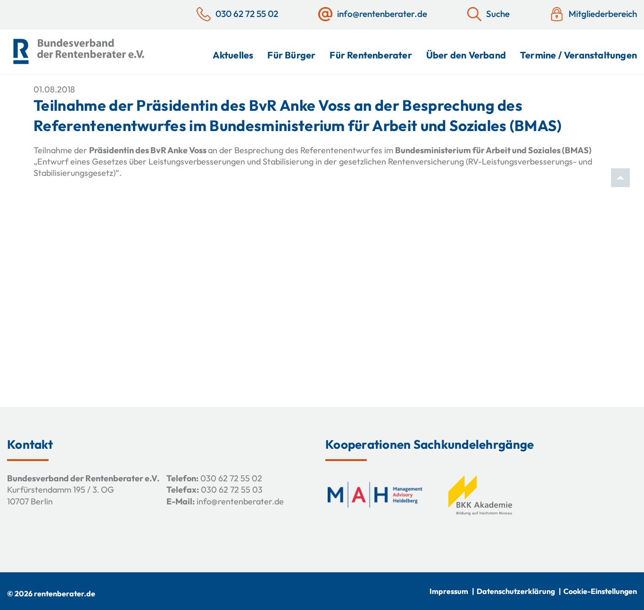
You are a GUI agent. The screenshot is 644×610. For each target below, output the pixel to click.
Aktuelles (233, 55)
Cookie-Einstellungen (600, 591)
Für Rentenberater (371, 55)
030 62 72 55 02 (231, 478)
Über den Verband (466, 55)
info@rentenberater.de (240, 501)
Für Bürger (291, 55)
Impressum (448, 591)
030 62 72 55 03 (232, 489)
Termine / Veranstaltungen (578, 55)
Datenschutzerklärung (516, 591)
